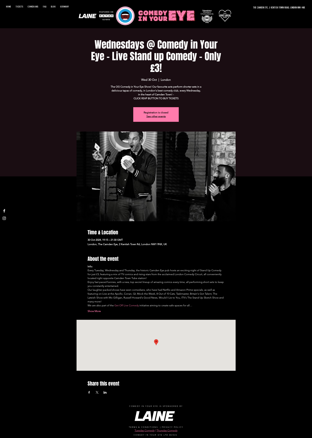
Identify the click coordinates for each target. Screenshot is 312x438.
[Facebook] (4, 211)
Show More (94, 311)
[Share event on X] (97, 392)
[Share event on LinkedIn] (105, 392)
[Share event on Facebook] (89, 392)
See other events (156, 116)
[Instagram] (4, 218)
